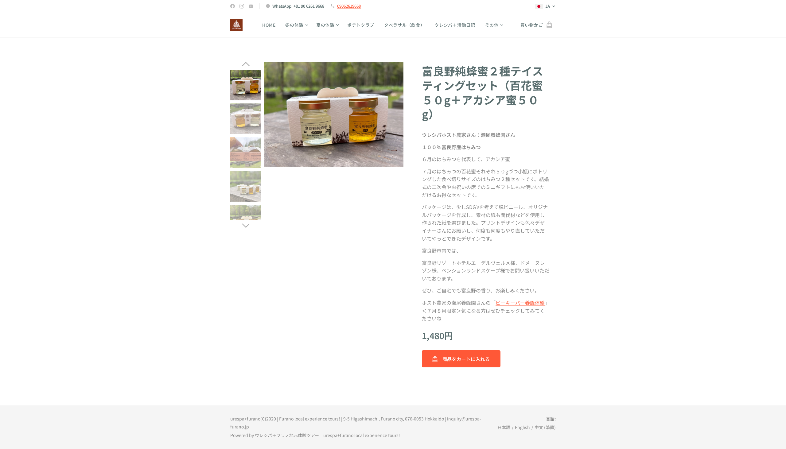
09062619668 (349, 6)
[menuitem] (270, 25)
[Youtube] (251, 6)
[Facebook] (232, 6)
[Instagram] (242, 6)
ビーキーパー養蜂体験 (520, 302)
